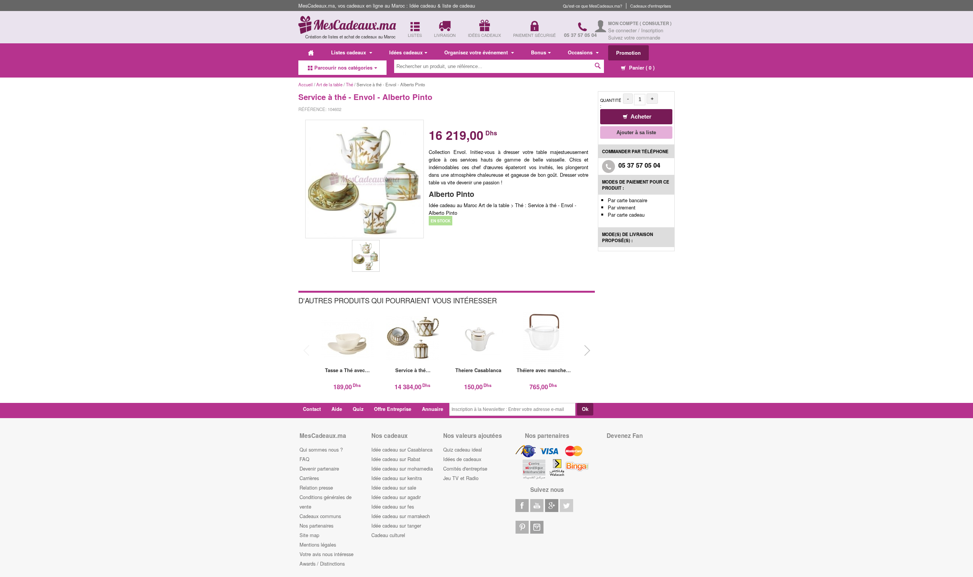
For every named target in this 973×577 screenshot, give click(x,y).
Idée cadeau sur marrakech (400, 516)
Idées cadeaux (406, 52)
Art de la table (329, 84)
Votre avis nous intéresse (326, 554)
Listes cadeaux (349, 52)
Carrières (309, 478)
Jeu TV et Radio (461, 478)
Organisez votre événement (476, 52)
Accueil (305, 84)
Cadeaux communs (320, 516)
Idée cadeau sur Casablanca (402, 449)
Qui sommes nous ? (321, 449)
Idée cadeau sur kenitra (396, 478)
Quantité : (610, 103)
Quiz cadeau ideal (462, 449)
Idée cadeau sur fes (392, 506)
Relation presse (316, 487)
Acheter (640, 116)
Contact (312, 409)
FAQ (304, 459)
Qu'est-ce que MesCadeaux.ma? (592, 6)
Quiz (358, 409)
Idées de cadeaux (462, 459)
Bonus (538, 52)
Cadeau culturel (388, 535)
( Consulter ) (656, 23)
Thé (349, 84)
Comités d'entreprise (465, 468)
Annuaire (432, 409)
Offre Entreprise (392, 409)
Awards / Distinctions (322, 563)
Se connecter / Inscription (635, 30)
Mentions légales (318, 544)
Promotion (628, 52)
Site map (309, 535)
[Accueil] (310, 52)
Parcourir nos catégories (343, 67)
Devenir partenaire (319, 468)
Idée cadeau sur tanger (396, 525)
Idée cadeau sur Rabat (395, 459)
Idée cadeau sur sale (393, 487)
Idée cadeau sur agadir (396, 497)
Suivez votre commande (634, 37)
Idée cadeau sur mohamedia (402, 468)
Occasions (581, 52)
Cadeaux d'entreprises (650, 6)
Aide (336, 409)
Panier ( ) (641, 67)
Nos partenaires (316, 525)
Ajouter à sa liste (636, 132)
